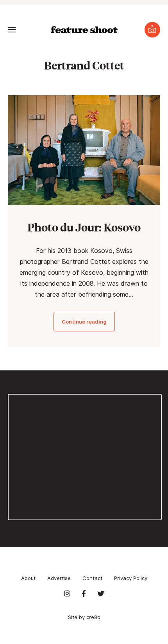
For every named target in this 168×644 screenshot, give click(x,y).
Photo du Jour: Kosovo (84, 227)
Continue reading (84, 321)
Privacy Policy (130, 578)
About (28, 578)
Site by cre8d (84, 617)
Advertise (59, 578)
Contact (92, 578)
